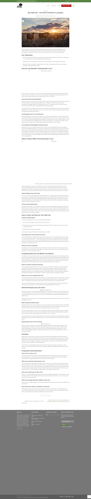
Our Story (53, 5)
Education (27, 495)
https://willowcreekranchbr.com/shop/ (42, 222)
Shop (48, 5)
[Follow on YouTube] (73, 1)
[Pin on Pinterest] (48, 396)
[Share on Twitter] (43, 396)
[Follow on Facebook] (70, 1)
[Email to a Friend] (46, 396)
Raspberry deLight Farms (38, 415)
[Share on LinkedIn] (50, 396)
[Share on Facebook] (41, 396)
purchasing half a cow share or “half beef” (31, 93)
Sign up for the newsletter (67, 426)
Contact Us (22, 495)
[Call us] (72, 1)
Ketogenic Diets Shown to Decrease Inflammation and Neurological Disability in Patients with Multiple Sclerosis (58, 401)
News (59, 5)
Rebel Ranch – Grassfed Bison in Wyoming (39, 419)
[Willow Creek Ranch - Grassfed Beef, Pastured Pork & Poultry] (20, 5)
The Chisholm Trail (37, 424)
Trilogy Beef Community (38, 421)
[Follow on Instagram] (71, 1)
